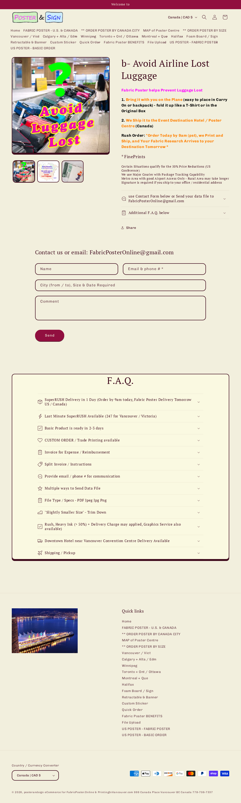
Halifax (128, 685)
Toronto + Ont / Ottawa (141, 672)
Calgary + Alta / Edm (139, 659)
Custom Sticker (135, 703)
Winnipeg (129, 666)
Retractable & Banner (140, 697)
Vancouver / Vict (136, 653)
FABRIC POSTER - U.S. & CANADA (149, 628)
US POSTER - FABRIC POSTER (146, 729)
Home (126, 621)
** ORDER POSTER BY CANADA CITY (151, 634)
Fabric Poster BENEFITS (142, 716)
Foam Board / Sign (137, 691)
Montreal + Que (135, 678)
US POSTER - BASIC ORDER (144, 735)
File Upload (131, 723)
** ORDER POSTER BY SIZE (144, 647)
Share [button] (131, 228)
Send (50, 335)
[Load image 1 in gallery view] (24, 171)
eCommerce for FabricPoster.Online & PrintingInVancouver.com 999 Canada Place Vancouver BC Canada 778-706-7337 (129, 792)
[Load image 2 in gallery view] (48, 171)
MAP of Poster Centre (140, 640)
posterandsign (34, 792)
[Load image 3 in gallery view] (73, 171)
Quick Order (132, 710)
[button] (25, 37)
